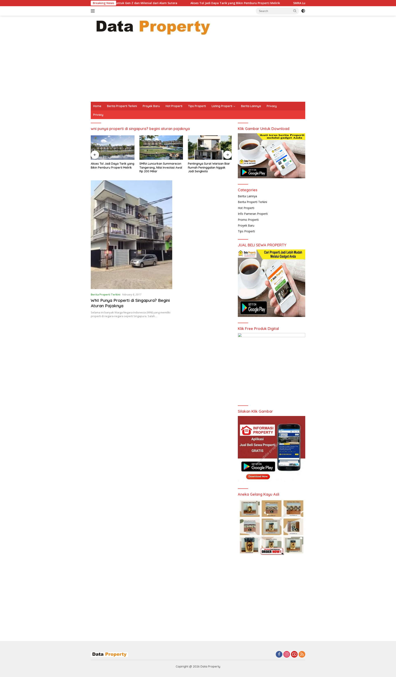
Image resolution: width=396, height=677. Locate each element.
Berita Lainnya (251, 106)
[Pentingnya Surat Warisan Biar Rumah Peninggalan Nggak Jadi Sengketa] (161, 147)
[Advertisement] (198, 71)
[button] (295, 10)
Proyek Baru (151, 106)
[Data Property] (152, 27)
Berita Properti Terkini (122, 106)
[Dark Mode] (303, 10)
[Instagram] (286, 654)
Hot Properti (174, 106)
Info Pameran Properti (253, 214)
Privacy (272, 106)
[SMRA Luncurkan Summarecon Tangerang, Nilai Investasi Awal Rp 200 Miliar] (112, 147)
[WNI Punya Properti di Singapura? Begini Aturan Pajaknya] (131, 234)
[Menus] (93, 10)
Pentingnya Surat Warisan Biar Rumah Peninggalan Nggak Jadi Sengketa (160, 167)
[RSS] (302, 654)
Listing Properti (222, 106)
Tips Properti (197, 106)
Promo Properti (248, 220)
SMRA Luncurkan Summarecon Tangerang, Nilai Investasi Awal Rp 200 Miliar (112, 167)
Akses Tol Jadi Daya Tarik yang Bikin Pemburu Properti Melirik (207, 3)
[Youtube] (294, 654)
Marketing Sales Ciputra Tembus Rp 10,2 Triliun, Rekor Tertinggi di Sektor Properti (208, 167)
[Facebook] (279, 654)
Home (97, 106)
